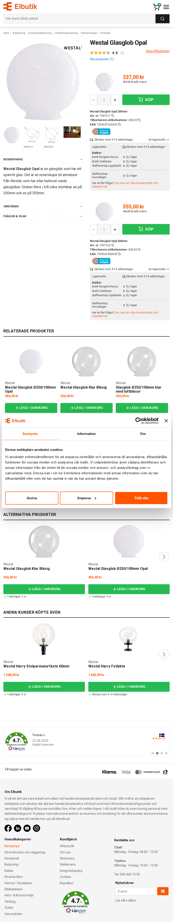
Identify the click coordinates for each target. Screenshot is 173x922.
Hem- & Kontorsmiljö (19, 895)
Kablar (9, 871)
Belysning (19, 33)
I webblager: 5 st (101, 596)
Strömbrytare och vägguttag (25, 852)
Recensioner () (102, 59)
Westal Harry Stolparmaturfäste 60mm (36, 666)
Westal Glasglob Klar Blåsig (83, 387)
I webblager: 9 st (16, 694)
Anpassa (84, 498)
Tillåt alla (141, 498)
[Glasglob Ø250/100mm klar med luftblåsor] (142, 361)
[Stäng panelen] (166, 420)
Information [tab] (86, 434)
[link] (86, 741)
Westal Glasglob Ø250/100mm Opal (30, 389)
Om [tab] (143, 434)
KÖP (149, 100)
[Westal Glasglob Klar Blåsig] (86, 361)
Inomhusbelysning (40, 33)
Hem (6, 33)
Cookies (65, 877)
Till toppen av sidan (18, 769)
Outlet (9, 907)
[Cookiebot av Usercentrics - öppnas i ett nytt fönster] (138, 420)
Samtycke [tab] (30, 434)
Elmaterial (12, 858)
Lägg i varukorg (33, 408)
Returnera (67, 858)
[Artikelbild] (104, 82)
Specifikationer (158, 51)
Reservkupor (89, 33)
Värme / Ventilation (18, 883)
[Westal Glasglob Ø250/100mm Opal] (31, 361)
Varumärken (13, 914)
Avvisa (32, 498)
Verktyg (10, 901)
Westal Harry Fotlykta (106, 666)
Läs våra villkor (125, 900)
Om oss (65, 852)
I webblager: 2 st (16, 596)
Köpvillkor (66, 883)
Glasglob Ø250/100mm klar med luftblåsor (139, 389)
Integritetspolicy (71, 871)
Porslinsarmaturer (66, 33)
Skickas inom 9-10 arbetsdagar (109, 694)
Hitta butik (67, 846)
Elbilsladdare (14, 889)
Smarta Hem (14, 877)
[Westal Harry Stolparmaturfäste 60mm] (44, 639)
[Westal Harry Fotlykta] (129, 639)
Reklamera (67, 864)
